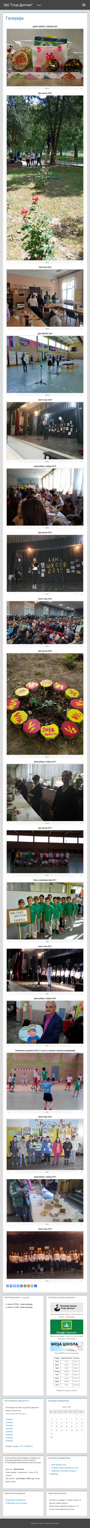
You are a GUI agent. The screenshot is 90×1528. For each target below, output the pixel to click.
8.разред (9, 1440)
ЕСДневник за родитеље (16, 1500)
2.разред (9, 1422)
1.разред (9, 1419)
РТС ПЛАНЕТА (26, 1446)
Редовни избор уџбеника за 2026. (64, 1468)
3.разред (9, 1425)
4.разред (9, 1428)
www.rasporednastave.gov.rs (16, 1413)
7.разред (9, 1437)
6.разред (9, 1434)
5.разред (9, 1431)
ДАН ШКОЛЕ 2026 (58, 1465)
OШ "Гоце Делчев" (18, 5)
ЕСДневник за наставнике (16, 1503)
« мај (51, 1437)
